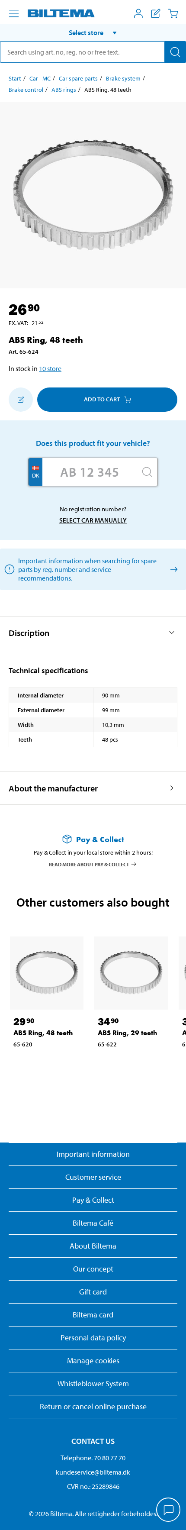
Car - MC (40, 78)
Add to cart (102, 399)
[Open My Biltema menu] (138, 13)
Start (15, 78)
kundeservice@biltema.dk (93, 1472)
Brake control (26, 90)
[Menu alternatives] (14, 14)
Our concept (93, 1269)
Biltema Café (93, 1223)
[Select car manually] (172, 569)
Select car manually (93, 520)
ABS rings (63, 90)
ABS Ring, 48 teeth (43, 1032)
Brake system (123, 78)
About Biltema (93, 1246)
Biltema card (93, 1315)
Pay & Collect (93, 1200)
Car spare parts (78, 78)
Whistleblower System (93, 1383)
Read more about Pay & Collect (89, 864)
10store (50, 368)
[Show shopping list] (155, 13)
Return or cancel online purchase (93, 1406)
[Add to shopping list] (21, 399)
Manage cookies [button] (93, 1360)
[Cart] (173, 13)
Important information (93, 1154)
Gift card (93, 1292)
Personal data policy (93, 1338)
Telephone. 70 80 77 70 (93, 1457)
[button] (93, 32)
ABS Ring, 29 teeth (127, 1032)
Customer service (93, 1177)
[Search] (175, 52)
